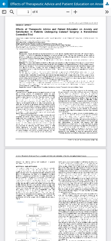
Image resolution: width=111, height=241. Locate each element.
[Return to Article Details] (4, 4)
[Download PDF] (107, 4)
